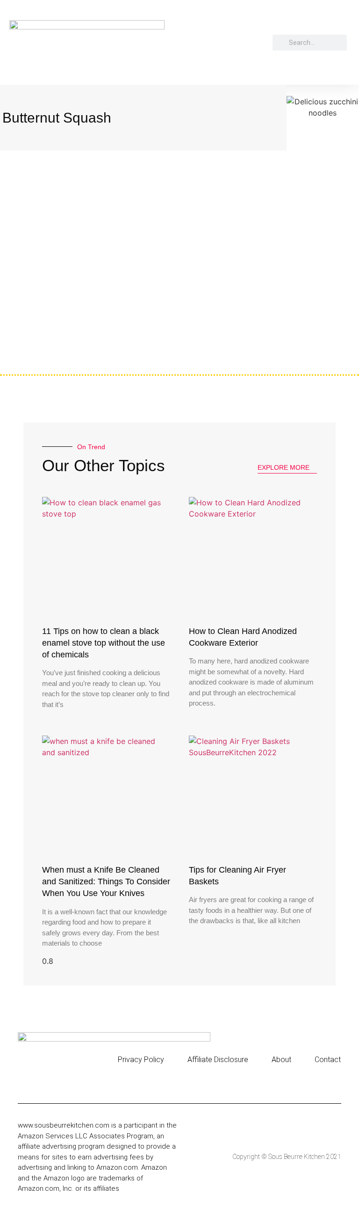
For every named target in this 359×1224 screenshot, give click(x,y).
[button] (270, 42)
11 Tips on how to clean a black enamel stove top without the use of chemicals (103, 643)
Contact (328, 1059)
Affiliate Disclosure (217, 1059)
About (281, 1059)
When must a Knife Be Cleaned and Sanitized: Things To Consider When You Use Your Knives (106, 881)
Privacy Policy (141, 1059)
